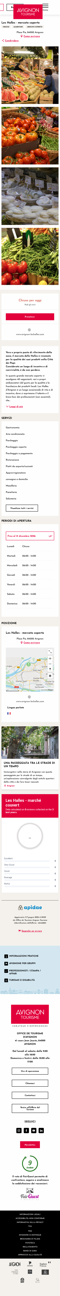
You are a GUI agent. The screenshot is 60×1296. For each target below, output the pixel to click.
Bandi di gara (30, 1250)
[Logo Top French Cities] (15, 1272)
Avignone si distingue (30, 1235)
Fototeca (30, 1242)
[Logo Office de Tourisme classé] (30, 1272)
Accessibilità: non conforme (30, 1218)
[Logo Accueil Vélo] (22, 1280)
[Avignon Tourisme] (28, 11)
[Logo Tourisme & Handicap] (45, 1272)
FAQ (30, 1231)
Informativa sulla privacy (30, 1222)
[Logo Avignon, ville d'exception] (15, 1264)
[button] (30, 75)
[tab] (27, 536)
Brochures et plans (30, 1238)
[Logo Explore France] (45, 1264)
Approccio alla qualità (30, 1254)
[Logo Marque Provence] (30, 1264)
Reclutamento (30, 1246)
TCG (30, 1226)
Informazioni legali (30, 1214)
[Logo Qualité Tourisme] (37, 1280)
